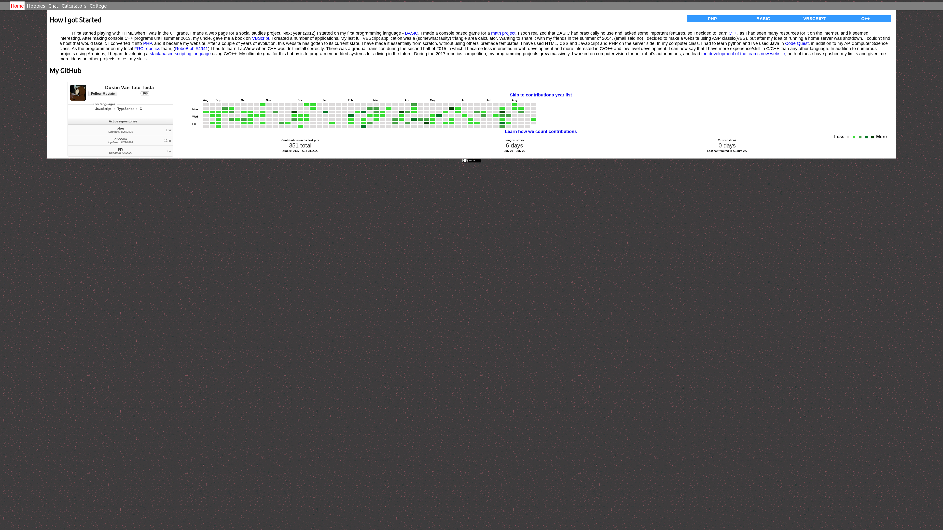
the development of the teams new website (743, 53)
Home (17, 6)
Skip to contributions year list (541, 95)
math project (503, 33)
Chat (53, 6)
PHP (712, 18)
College (98, 6)
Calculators (74, 6)
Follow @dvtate (103, 93)
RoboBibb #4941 (191, 48)
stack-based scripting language (180, 53)
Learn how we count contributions (541, 131)
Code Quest (797, 43)
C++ (865, 18)
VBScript (814, 18)
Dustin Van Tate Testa (129, 87)
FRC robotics (147, 48)
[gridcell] (206, 104)
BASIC (763, 18)
